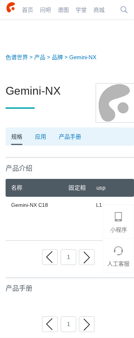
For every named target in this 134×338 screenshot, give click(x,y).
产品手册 (70, 136)
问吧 (45, 9)
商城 (99, 9)
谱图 (63, 9)
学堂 (81, 9)
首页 (27, 9)
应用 (40, 136)
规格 (16, 136)
